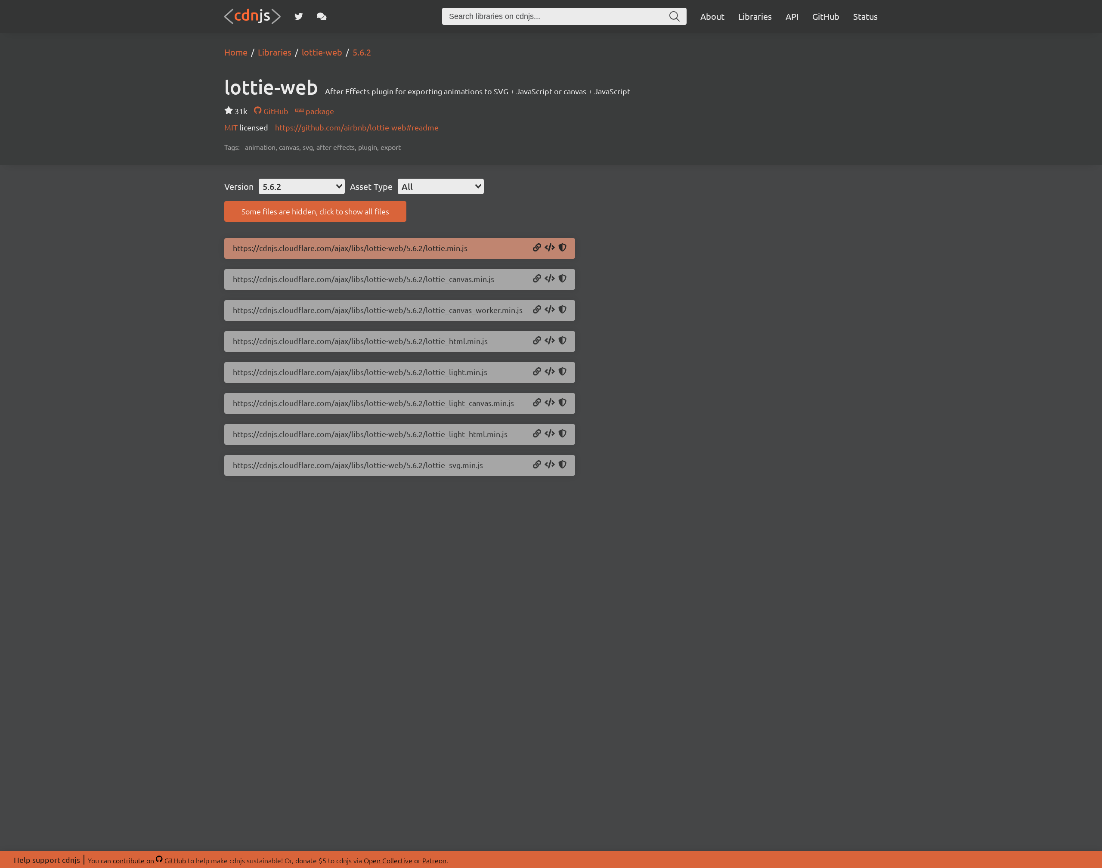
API (792, 16)
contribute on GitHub (149, 860)
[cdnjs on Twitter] (298, 16)
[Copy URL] (537, 248)
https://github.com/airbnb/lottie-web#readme (357, 127)
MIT (231, 127)
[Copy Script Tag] (550, 248)
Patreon (434, 860)
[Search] (674, 16)
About (712, 16)
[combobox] (302, 186)
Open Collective (388, 860)
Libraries (755, 16)
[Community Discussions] (322, 16)
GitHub (825, 16)
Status (865, 16)
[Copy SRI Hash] (562, 248)
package (319, 110)
